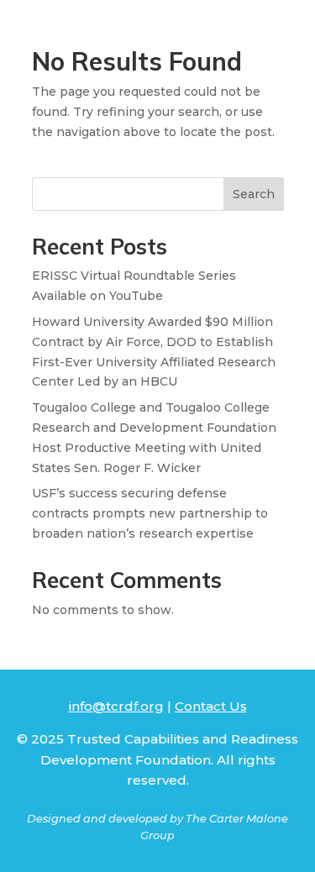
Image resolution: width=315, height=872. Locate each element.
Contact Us (211, 706)
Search (254, 194)
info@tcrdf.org (116, 706)
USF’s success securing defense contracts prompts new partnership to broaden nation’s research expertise (150, 513)
